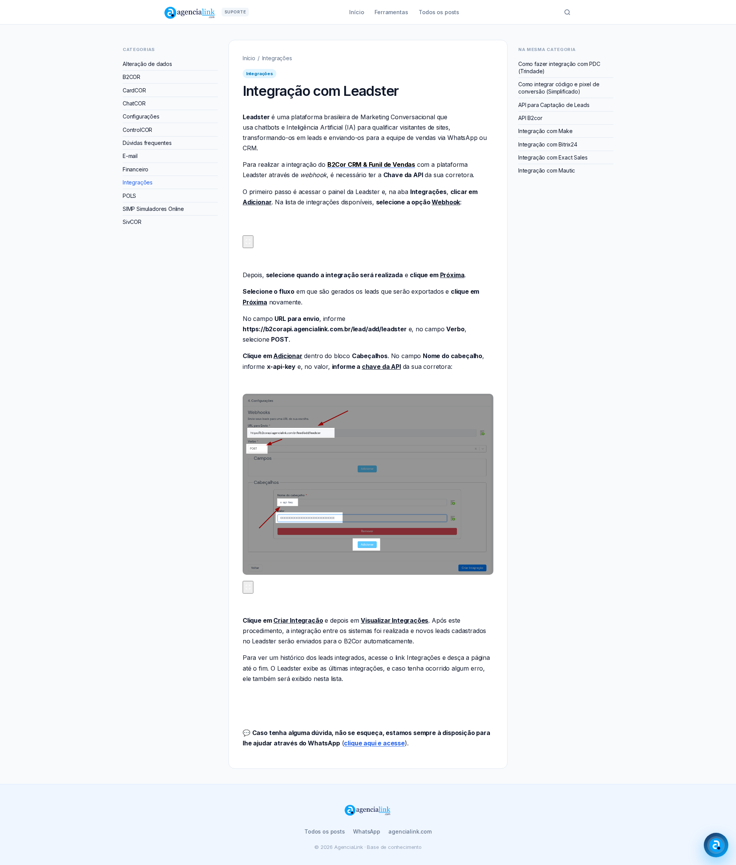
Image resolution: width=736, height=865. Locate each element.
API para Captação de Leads (553, 105)
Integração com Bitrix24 (547, 144)
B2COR (131, 77)
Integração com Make (545, 131)
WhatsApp (366, 831)
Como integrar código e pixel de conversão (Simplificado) (559, 88)
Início (356, 12)
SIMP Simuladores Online (153, 209)
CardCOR (134, 90)
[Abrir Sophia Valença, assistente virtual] (716, 845)
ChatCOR (134, 103)
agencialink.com (409, 831)
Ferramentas (391, 12)
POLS (129, 195)
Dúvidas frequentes (147, 143)
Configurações (141, 116)
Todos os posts (439, 12)
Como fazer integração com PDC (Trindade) (559, 67)
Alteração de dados (147, 64)
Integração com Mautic (546, 170)
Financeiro (135, 169)
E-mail (130, 156)
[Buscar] (567, 12)
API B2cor (530, 118)
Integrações (138, 182)
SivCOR (132, 222)
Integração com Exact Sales (552, 157)
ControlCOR (137, 130)
